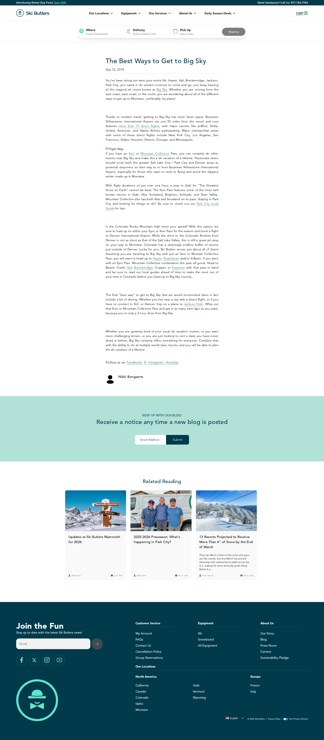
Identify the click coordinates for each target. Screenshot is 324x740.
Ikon (132, 153)
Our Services (158, 13)
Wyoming (199, 697)
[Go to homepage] (33, 13)
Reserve (234, 31)
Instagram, (156, 362)
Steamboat (171, 258)
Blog (263, 639)
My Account (144, 633)
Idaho (139, 704)
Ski (200, 633)
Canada (141, 691)
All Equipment (207, 645)
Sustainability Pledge (274, 658)
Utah (196, 685)
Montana (142, 710)
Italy (253, 691)
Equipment (129, 13)
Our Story (267, 633)
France (255, 685)
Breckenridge (143, 267)
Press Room (268, 645)
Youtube (172, 362)
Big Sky (162, 89)
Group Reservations (149, 658)
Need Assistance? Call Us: (283, 2)
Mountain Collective (155, 153)
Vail (129, 267)
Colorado (142, 697)
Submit (177, 440)
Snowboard (206, 639)
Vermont (199, 691)
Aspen (157, 258)
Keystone (178, 267)
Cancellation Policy (148, 652)
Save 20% (60, 2)
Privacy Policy (274, 718)
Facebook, (135, 362)
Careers (265, 652)
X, (145, 362)
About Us (185, 13)
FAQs (139, 639)
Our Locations (99, 13)
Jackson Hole (193, 304)
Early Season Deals (218, 13)
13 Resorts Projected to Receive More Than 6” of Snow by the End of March (226, 542)
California (142, 685)
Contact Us (143, 645)
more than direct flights (139, 126)
